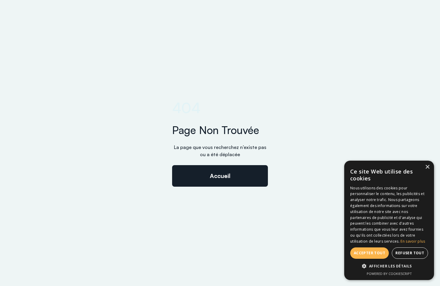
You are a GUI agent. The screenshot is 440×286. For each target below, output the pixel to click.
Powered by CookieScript (389, 273)
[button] (389, 266)
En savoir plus (412, 241)
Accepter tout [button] (369, 252)
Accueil (220, 175)
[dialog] (389, 220)
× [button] (427, 167)
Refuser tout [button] (409, 252)
